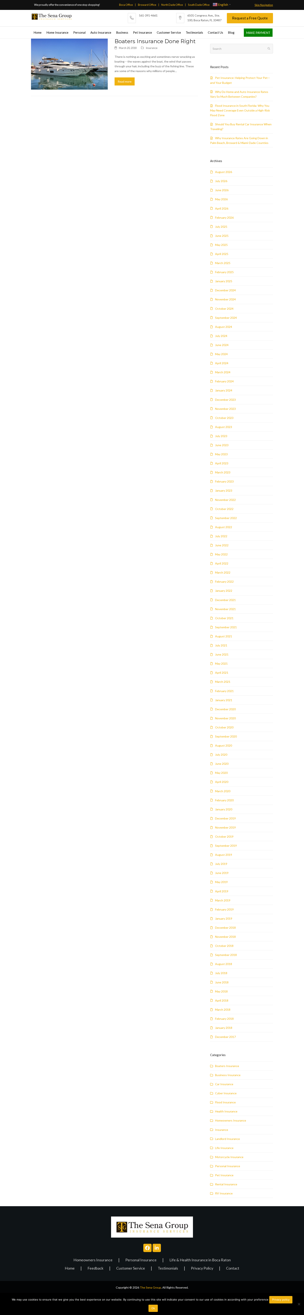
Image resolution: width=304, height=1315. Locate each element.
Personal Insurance (227, 1166)
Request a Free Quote (250, 18)
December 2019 (225, 818)
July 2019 (221, 864)
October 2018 (224, 945)
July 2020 (221, 754)
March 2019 (222, 900)
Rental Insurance (226, 1184)
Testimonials (168, 1268)
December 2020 (225, 709)
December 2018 (225, 927)
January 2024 (223, 390)
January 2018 (223, 1027)
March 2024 (222, 372)
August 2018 (223, 964)
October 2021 (224, 618)
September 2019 (226, 845)
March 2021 (222, 681)
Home (70, 1268)
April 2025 (221, 254)
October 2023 (224, 418)
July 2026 (221, 181)
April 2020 (221, 782)
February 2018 (224, 1018)
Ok (153, 1308)
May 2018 (221, 991)
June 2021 (222, 654)
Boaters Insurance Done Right (155, 41)
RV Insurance (224, 1193)
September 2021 (226, 627)
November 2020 (225, 718)
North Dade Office (172, 4)
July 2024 (221, 336)
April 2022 (221, 563)
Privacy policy (281, 1299)
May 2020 (221, 772)
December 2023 (225, 399)
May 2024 (221, 354)
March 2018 (222, 1009)
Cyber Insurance (226, 1093)
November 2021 (225, 609)
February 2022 (224, 581)
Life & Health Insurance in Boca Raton (200, 1260)
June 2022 (222, 545)
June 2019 (222, 873)
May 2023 (221, 454)
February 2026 (224, 217)
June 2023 (222, 445)
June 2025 (222, 235)
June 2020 (222, 763)
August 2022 (223, 527)
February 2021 (224, 691)
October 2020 (224, 727)
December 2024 (225, 290)
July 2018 (221, 973)
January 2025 (223, 281)
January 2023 (223, 490)
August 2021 (223, 636)
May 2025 (221, 245)
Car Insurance (224, 1084)
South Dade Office (198, 4)
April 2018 (221, 1000)
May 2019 (221, 882)
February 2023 (224, 481)
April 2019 (221, 891)
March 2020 (222, 791)
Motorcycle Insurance (229, 1157)
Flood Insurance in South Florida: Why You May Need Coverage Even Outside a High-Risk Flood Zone (240, 110)
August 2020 (223, 745)
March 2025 (222, 263)
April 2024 (221, 363)
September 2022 (226, 518)
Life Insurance (224, 1148)
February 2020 (224, 800)
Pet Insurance (224, 1175)
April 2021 (221, 672)
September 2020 (226, 736)
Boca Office (126, 4)
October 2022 (224, 509)
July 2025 (221, 226)
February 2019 (224, 909)
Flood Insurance (225, 1102)
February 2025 (224, 272)
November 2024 (225, 299)
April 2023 (221, 463)
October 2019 (224, 836)
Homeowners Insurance (230, 1120)
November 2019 (225, 827)
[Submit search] (269, 48)
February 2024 (224, 381)
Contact (232, 1268)
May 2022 (221, 554)
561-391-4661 (148, 15)
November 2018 (225, 936)
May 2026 (221, 199)
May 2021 (221, 663)
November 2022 (225, 500)
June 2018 (222, 982)
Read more (125, 81)
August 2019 (223, 854)
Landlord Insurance (227, 1139)
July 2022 (221, 536)
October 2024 (224, 308)
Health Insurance (226, 1111)
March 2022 (222, 572)
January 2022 (223, 590)
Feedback (95, 1268)
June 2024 (222, 345)
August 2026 (223, 172)
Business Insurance (228, 1075)
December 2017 (225, 1037)
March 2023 (222, 472)
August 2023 (223, 427)
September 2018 (226, 955)
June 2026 (222, 190)
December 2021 (225, 600)
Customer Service (130, 1268)
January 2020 (223, 809)
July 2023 (221, 436)
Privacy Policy (202, 1268)
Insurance (151, 48)
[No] (299, 1304)
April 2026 (221, 208)
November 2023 (225, 408)
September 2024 (226, 317)
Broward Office (147, 4)
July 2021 (221, 645)
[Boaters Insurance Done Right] (69, 63)
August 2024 (223, 326)
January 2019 (223, 918)
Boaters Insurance (227, 1066)
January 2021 (223, 700)
